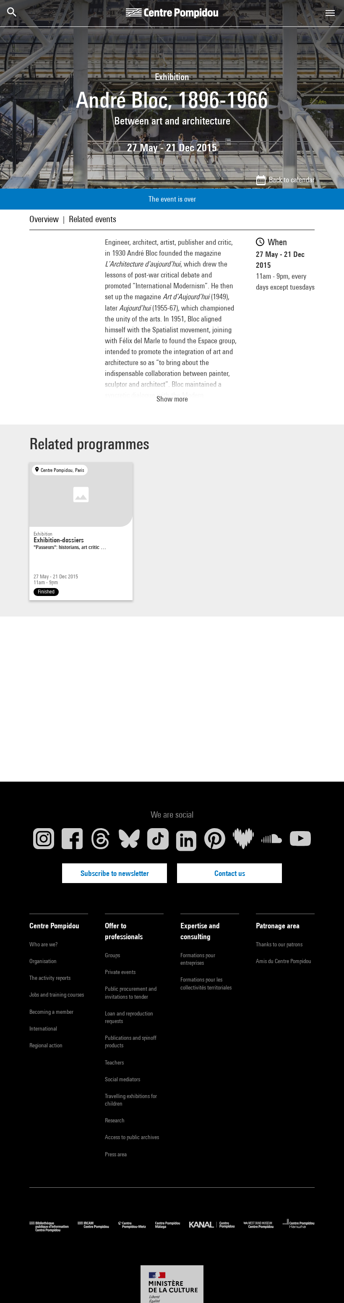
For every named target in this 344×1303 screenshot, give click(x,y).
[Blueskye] (129, 840)
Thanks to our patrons (279, 944)
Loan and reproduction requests (129, 1017)
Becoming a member (51, 1011)
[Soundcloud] (272, 840)
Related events (92, 219)
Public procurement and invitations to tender (130, 992)
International (43, 1028)
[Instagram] (43, 840)
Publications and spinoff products (130, 1041)
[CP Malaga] (172, 1230)
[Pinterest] (215, 840)
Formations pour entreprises (197, 959)
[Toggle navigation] (330, 13)
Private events (120, 972)
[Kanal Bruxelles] (216, 1230)
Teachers (114, 1062)
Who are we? (43, 944)
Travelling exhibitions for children (131, 1100)
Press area (116, 1154)
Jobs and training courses (56, 994)
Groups (112, 955)
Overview (44, 219)
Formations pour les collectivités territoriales (206, 983)
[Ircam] (98, 1230)
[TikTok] (157, 840)
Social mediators (122, 1079)
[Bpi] (53, 1230)
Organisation (43, 961)
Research (115, 1120)
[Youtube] (300, 840)
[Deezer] (243, 840)
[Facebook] (72, 840)
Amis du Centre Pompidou (283, 961)
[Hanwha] (299, 1230)
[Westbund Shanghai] (263, 1230)
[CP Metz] (136, 1230)
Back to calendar (292, 179)
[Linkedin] (186, 840)
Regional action (46, 1045)
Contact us (229, 873)
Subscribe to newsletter (115, 873)
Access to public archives (132, 1137)
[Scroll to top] (324, 1283)
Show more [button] (172, 398)
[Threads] (100, 840)
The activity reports (49, 977)
